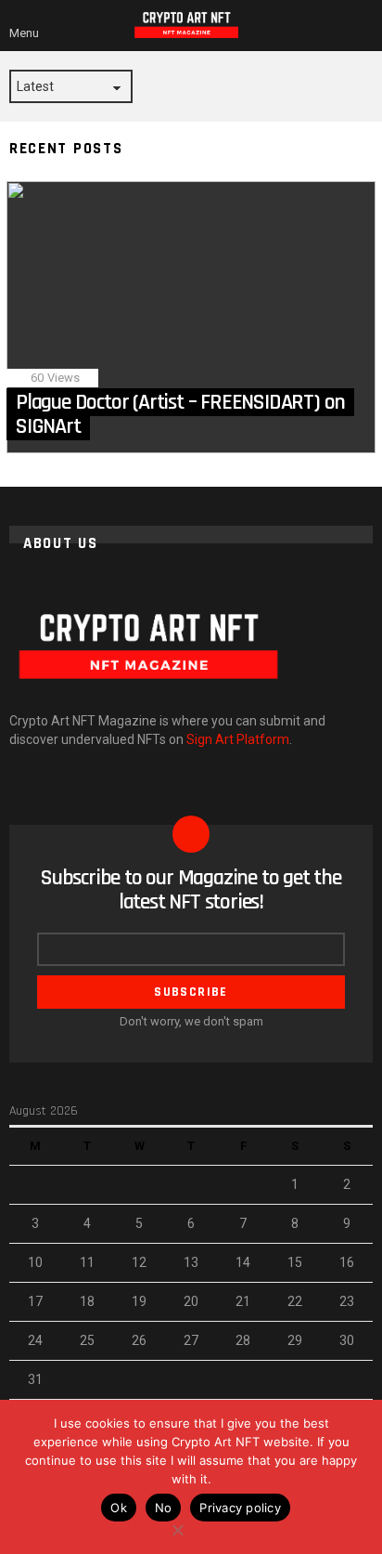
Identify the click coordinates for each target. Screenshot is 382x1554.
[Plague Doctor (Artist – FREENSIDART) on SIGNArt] (191, 317)
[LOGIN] (365, 25)
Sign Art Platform (237, 739)
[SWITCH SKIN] (341, 25)
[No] (177, 1527)
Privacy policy (240, 1507)
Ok (118, 1507)
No (163, 1507)
